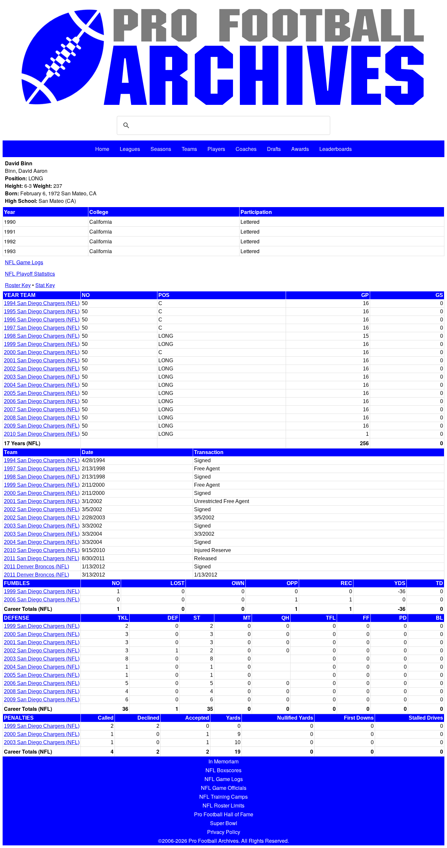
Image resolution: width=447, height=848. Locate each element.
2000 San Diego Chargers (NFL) (42, 352)
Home (102, 149)
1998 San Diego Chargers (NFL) (42, 336)
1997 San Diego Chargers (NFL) (42, 328)
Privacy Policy (223, 832)
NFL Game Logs (24, 262)
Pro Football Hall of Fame (223, 814)
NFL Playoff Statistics (30, 273)
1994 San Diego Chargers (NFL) (42, 303)
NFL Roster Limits (223, 805)
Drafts (274, 149)
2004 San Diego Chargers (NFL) (42, 385)
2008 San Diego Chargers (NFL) (42, 417)
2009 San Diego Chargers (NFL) (42, 426)
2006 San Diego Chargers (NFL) (42, 401)
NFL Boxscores (223, 770)
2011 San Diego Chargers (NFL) (41, 558)
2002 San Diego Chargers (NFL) (42, 368)
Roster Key (18, 285)
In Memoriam (223, 761)
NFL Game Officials (223, 787)
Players (216, 149)
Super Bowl (223, 823)
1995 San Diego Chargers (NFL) (42, 311)
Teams (189, 149)
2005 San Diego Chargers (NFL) (42, 393)
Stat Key (45, 285)
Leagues (130, 149)
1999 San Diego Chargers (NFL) (42, 344)
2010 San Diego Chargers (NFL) (42, 434)
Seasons (161, 149)
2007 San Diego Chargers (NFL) (42, 409)
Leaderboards (335, 149)
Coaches (246, 149)
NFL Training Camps (223, 796)
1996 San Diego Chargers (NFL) (42, 319)
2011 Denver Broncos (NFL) (36, 566)
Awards (300, 149)
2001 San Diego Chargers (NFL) (42, 360)
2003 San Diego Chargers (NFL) (42, 377)
